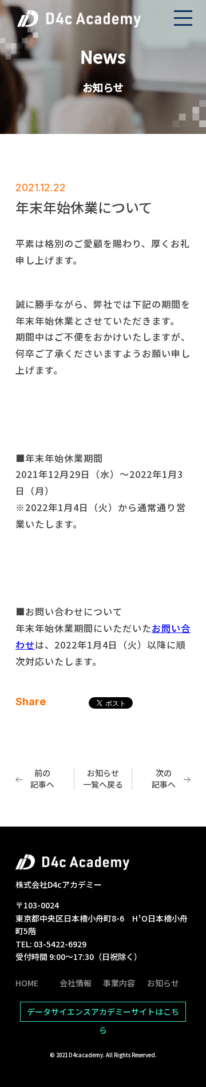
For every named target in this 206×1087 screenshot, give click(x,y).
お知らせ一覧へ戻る (103, 778)
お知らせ (163, 983)
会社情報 (76, 983)
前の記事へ (42, 778)
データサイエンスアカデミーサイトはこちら (103, 1014)
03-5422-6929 (60, 944)
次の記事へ (164, 778)
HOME (26, 983)
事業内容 (119, 983)
